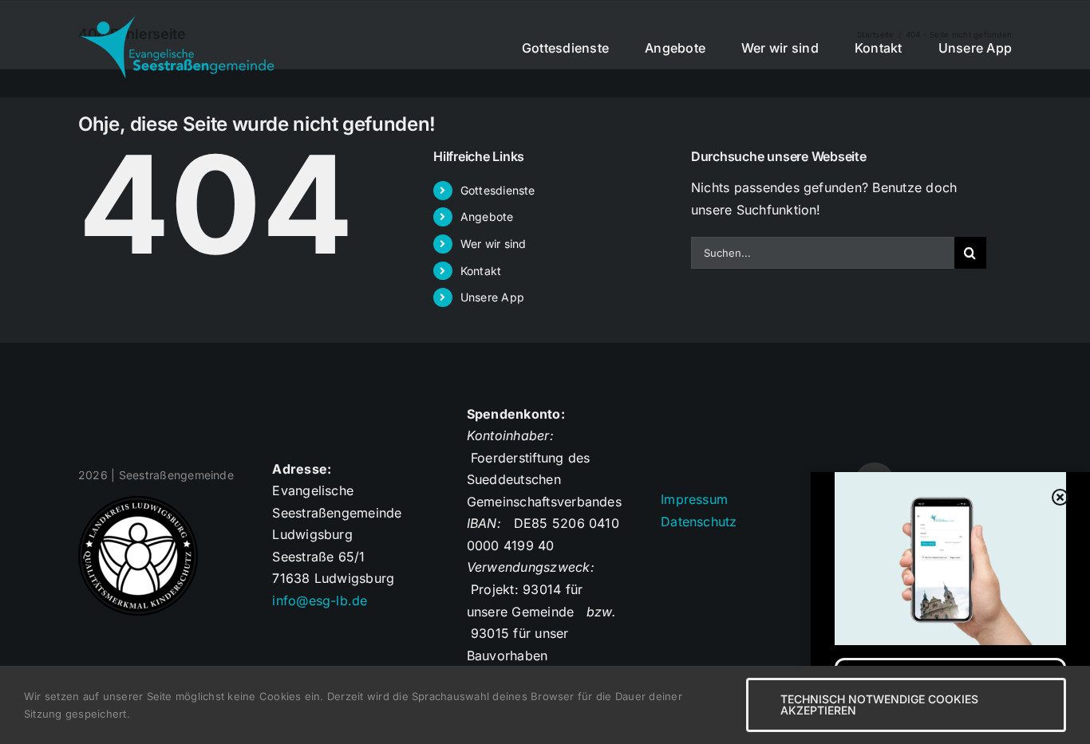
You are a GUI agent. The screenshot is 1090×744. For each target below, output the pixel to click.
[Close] (1060, 497)
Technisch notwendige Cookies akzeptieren (879, 704)
